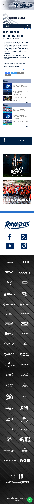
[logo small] (20, 5)
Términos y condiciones (22, 497)
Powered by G (17, 500)
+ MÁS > (28, 102)
